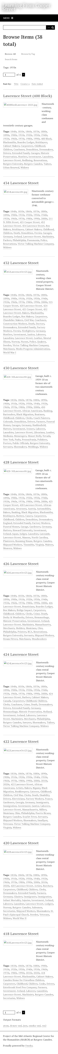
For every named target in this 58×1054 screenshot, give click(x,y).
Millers (43, 809)
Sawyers (27, 722)
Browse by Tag (28, 53)
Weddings (33, 446)
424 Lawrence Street (21, 654)
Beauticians (28, 606)
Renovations (40, 160)
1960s (14, 138)
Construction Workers (15, 323)
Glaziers (18, 896)
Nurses (24, 341)
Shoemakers (20, 446)
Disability (44, 795)
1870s (36, 131)
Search (52, 27)
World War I (9, 352)
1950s (6, 138)
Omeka (29, 1045)
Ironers (30, 428)
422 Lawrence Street (21, 741)
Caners (29, 515)
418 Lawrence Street (21, 933)
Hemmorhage (41, 617)
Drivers (7, 153)
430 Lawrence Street (21, 367)
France (48, 798)
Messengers (20, 436)
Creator (24, 83)
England (7, 523)
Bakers (25, 313)
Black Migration (24, 414)
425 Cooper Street (30, 222)
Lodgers (49, 903)
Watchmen (9, 348)
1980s (29, 138)
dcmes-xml (16, 1025)
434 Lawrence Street (21, 182)
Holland (47, 711)
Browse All (10, 53)
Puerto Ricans (43, 813)
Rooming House (23, 541)
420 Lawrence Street (31, 305)
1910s (21, 135)
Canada (7, 700)
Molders (20, 628)
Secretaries (9, 911)
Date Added (37, 83)
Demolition (32, 149)
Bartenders (9, 414)
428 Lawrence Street (21, 462)
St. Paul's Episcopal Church (28, 912)
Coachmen (19, 149)
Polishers (42, 439)
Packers (7, 240)
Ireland (18, 236)
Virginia (39, 544)
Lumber (50, 432)
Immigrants (42, 802)
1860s (28, 131)
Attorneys (21, 508)
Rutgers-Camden (33, 163)
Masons (26, 537)
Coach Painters (41, 418)
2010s (44, 780)
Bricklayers (41, 142)
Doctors (40, 323)
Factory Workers (41, 523)
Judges (23, 533)
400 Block (46, 138)
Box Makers (27, 316)
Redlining (27, 160)
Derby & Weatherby (13, 617)
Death (17, 233)
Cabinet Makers (11, 146)
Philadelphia (19, 240)
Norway (15, 341)
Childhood (39, 146)
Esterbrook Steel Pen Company (20, 987)
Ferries (38, 233)
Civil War (29, 320)
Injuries (26, 900)
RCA (30, 631)
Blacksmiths (9, 142)
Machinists (48, 236)
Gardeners (35, 526)
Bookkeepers (22, 791)
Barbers (26, 697)
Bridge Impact (24, 610)
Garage (24, 526)
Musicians (31, 628)
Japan (15, 533)
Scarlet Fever (30, 816)
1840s (13, 131)
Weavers (7, 548)
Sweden (7, 345)
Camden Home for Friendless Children (23, 980)
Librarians (39, 432)
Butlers (20, 515)
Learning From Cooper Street (26, 7)
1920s (29, 135)
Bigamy (36, 788)
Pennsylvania (29, 439)
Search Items (11, 59)
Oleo (40, 628)
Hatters (7, 428)
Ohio (17, 813)
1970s (21, 138)
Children (7, 149)
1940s (44, 135)
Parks (18, 439)
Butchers (48, 885)
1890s (6, 135)
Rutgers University (13, 163)
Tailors (47, 163)
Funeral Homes (11, 526)
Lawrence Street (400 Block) (27, 95)
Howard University (22, 530)
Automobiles (44, 508)
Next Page (23, 74)
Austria (32, 508)
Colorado (8, 421)
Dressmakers (46, 149)
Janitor (31, 334)
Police (43, 240)
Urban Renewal (11, 167)
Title (16, 83)
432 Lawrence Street (21, 262)
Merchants (9, 628)
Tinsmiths (28, 544)
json (25, 1025)
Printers (22, 631)
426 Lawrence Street (21, 563)
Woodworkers (39, 639)
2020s (6, 784)
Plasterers (8, 541)
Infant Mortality (12, 900)
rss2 (44, 1025)
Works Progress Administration (33, 348)
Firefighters (28, 330)
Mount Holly (34, 436)
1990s (36, 138)
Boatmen (39, 414)
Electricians (18, 798)
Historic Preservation (14, 621)
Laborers (41, 334)
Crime (36, 613)
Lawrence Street (12, 160)
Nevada (46, 436)
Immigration (10, 806)
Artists (19, 788)
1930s (36, 135)
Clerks (29, 418)
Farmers (40, 421)
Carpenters (27, 146)
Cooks (42, 983)
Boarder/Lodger (25, 142)
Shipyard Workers (12, 544)
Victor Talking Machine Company (36, 243)
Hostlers (22, 156)
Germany (8, 236)
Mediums (8, 436)
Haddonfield (39, 425)
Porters (7, 443)
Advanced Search (48, 27)
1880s (44, 131)
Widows (25, 167)
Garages (35, 153)
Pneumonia (33, 240)
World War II (19, 918)
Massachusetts (43, 624)
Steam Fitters (10, 639)
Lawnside (45, 533)
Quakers (41, 341)
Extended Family (21, 153)
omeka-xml (35, 1025)
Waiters (49, 544)
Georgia (19, 802)
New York (8, 439)
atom (6, 1025)
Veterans (8, 824)
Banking (47, 410)
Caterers (34, 791)
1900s (14, 135)
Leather (38, 338)
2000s (44, 218)
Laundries (47, 156)
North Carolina (40, 537)
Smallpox (42, 820)
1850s (21, 131)
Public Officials (20, 443)
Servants (8, 446)
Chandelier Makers (13, 320)
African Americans (32, 410)
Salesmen (37, 907)
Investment (35, 156)
